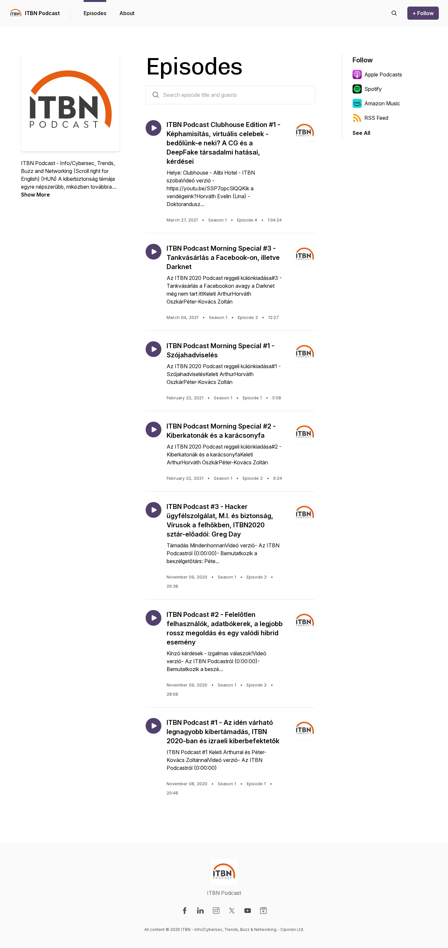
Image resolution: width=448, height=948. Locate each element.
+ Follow (423, 13)
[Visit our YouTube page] (247, 910)
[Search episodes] (394, 13)
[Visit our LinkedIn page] (200, 910)
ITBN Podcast (42, 13)
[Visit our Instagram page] (216, 910)
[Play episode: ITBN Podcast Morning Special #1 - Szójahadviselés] (153, 349)
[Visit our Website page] (263, 910)
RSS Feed (376, 118)
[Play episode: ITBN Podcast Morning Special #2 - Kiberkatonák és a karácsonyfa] (153, 429)
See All (361, 133)
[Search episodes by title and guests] (156, 95)
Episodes (95, 13)
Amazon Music (382, 103)
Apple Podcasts (383, 74)
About (126, 13)
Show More (35, 194)
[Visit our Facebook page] (184, 910)
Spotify (373, 89)
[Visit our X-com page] (232, 910)
